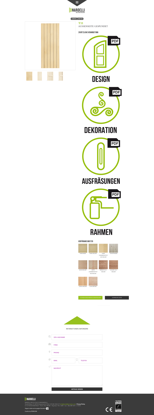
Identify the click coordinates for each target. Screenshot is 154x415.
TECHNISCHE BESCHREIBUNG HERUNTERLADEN (90, 297)
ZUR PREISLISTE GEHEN (117, 297)
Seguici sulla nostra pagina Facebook (35, 408)
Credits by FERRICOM (31, 411)
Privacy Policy (81, 404)
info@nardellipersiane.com (68, 404)
